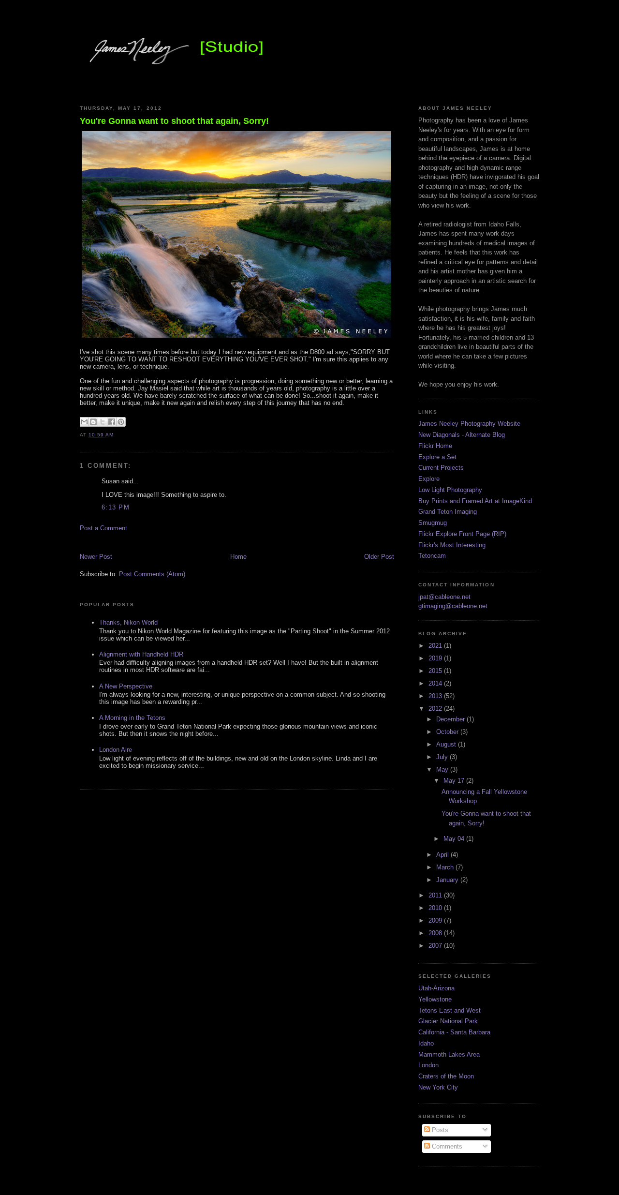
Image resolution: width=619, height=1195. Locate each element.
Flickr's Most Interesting (452, 545)
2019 (436, 658)
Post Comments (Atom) (152, 574)
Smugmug (432, 522)
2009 (436, 920)
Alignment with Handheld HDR (141, 654)
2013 (436, 696)
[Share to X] (102, 422)
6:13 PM (116, 507)
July (443, 757)
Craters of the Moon (446, 1076)
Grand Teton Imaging (447, 511)
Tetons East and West (449, 1010)
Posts (439, 1130)
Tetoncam (432, 555)
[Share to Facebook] (112, 422)
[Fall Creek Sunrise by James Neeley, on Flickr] (236, 337)
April (443, 854)
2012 (436, 708)
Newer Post (96, 556)
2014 (436, 683)
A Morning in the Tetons (132, 717)
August (447, 744)
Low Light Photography (450, 489)
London (428, 1065)
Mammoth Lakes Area (449, 1054)
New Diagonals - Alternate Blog (461, 434)
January (448, 879)
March (446, 867)
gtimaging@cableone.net (452, 606)
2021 (436, 645)
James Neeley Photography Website (469, 423)
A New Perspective (125, 686)
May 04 (454, 838)
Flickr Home (435, 445)
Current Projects (441, 467)
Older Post (379, 556)
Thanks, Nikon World (128, 622)
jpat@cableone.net (444, 596)
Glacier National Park (448, 1021)
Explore (429, 478)
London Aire (115, 749)
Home (238, 556)
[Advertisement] (193, 541)
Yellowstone (435, 999)
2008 (436, 933)
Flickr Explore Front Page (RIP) (462, 534)
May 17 (454, 780)
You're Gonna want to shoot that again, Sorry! (174, 121)
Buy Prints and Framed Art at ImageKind (475, 501)
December (451, 719)
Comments (446, 1146)
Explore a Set (437, 457)
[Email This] (84, 422)
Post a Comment (103, 528)
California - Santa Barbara (454, 1032)
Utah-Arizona (436, 988)
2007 (436, 945)
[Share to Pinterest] (121, 422)
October (448, 731)
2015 (436, 670)
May (443, 769)
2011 (436, 895)
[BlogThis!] (93, 422)
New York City (438, 1087)
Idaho (426, 1043)
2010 (436, 907)
